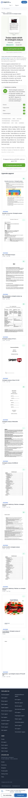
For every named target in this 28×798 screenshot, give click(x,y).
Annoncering (3, 765)
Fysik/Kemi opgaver (5, 720)
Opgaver (17, 5)
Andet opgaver (4, 697)
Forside (2, 739)
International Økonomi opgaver (19, 695)
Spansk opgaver (18, 725)
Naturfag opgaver (18, 706)
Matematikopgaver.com (6, 786)
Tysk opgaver (17, 728)
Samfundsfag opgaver (19, 722)
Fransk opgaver (4, 714)
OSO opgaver (18, 712)
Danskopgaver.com (16, 786)
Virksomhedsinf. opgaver (20, 731)
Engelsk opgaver (4, 707)
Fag (10, 5)
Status (2, 776)
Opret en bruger (4, 751)
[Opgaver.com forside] (6, 2)
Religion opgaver (18, 718)
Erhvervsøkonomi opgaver (6, 710)
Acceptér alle (20, 795)
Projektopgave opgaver (19, 715)
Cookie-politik (18, 791)
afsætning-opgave (5, 58)
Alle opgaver (3, 742)
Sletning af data (4, 773)
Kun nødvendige (7, 795)
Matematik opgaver (19, 702)
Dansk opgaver (4, 704)
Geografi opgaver (4, 723)
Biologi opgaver (4, 701)
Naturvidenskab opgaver (20, 709)
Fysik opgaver (4, 717)
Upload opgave (4, 748)
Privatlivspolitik (4, 770)
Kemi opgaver (18, 699)
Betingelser (3, 767)
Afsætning (9, 12)
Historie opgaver (4, 727)
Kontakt (3, 762)
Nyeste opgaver (4, 745)
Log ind (24, 2)
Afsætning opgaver (5, 694)
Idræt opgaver (4, 730)
